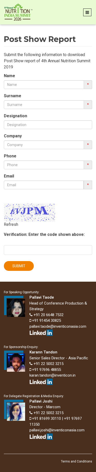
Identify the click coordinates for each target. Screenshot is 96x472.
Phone (10, 156)
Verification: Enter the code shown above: (44, 234)
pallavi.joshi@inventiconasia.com (56, 430)
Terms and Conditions (76, 461)
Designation (15, 115)
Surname (12, 95)
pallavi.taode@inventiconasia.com (57, 326)
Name (9, 75)
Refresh (11, 224)
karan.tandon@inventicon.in (52, 375)
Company (13, 135)
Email (9, 176)
